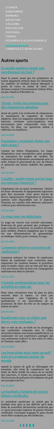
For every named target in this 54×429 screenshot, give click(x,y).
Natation (13, 19)
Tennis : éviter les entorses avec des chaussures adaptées (25, 105)
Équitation (15, 28)
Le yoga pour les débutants (21, 216)
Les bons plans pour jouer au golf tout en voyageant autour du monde (26, 356)
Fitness (11, 7)
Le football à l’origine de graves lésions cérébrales (24, 394)
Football (13, 32)
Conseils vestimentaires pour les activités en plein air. (25, 284)
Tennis (11, 36)
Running (12, 15)
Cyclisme (13, 23)
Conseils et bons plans (24, 48)
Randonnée (14, 11)
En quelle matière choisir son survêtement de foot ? (22, 70)
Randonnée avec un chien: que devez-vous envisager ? (23, 320)
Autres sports (17, 44)
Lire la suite (7, 97)
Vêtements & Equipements (26, 40)
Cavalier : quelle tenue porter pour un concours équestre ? (27, 181)
